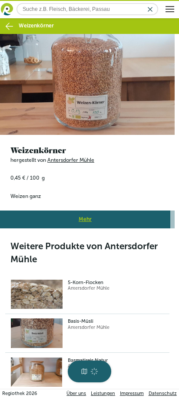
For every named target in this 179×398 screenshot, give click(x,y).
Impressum (132, 393)
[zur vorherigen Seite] (9, 26)
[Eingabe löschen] (150, 9)
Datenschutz (163, 393)
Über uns (76, 393)
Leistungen (103, 393)
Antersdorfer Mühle (70, 157)
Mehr (85, 217)
